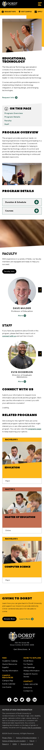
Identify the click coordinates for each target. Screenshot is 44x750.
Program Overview (14, 113)
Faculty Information (10, 671)
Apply (40, 12)
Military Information (31, 671)
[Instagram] (28, 700)
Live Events (6, 687)
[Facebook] (9, 700)
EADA (15, 744)
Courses (9, 211)
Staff (7, 124)
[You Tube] (16, 700)
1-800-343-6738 (30, 684)
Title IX (31, 741)
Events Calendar (8, 684)
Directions (27, 687)
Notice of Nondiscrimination (26, 738)
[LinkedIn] (35, 700)
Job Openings (29, 667)
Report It (5, 744)
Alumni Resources (9, 664)
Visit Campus (26, 12)
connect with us (9, 336)
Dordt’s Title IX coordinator (31, 728)
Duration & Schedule (15, 202)
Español (5, 667)
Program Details (12, 117)
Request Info (10, 12)
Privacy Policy (7, 738)
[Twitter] (22, 700)
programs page (34, 429)
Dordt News (28, 661)
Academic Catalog (9, 661)
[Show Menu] (40, 4)
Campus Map (7, 680)
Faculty (8, 121)
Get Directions (20, 649)
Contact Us (28, 691)
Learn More (24, 619)
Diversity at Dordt (27, 744)
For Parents (28, 664)
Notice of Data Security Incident (13, 741)
